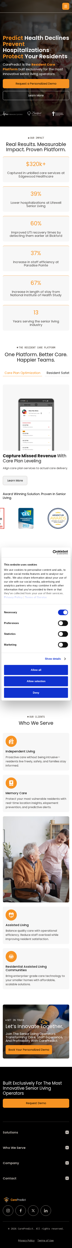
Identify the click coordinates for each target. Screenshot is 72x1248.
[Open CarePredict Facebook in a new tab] (20, 1210)
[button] (65, 6)
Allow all (36, 669)
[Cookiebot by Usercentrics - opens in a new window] (52, 552)
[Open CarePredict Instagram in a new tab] (8, 1210)
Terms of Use (45, 1240)
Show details (53, 658)
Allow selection (36, 681)
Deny (36, 692)
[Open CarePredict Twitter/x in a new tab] (33, 1210)
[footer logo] (14, 1200)
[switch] (63, 623)
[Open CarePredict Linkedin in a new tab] (46, 1210)
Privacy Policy (26, 1240)
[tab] (22, 373)
